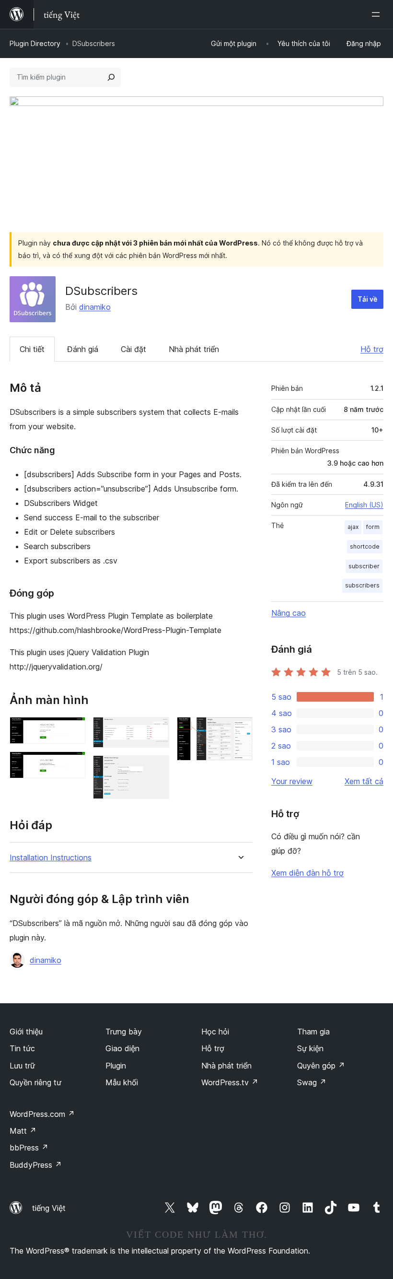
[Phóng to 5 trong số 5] (239, 730)
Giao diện (122, 1048)
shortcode (365, 546)
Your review (291, 781)
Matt (23, 1131)
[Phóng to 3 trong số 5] (156, 730)
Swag (311, 1082)
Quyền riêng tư (35, 1082)
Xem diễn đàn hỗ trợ (307, 873)
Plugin (115, 1065)
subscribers (362, 585)
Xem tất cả (364, 781)
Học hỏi (215, 1031)
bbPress (29, 1147)
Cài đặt (133, 349)
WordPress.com (42, 1114)
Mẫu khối (121, 1082)
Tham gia (313, 1031)
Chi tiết (32, 349)
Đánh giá (82, 349)
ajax (352, 526)
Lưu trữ (22, 1065)
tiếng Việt (49, 1208)
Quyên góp (321, 1065)
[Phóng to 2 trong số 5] (72, 764)
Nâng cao (288, 613)
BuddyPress (36, 1165)
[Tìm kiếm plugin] (111, 77)
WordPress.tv (229, 1082)
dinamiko (95, 307)
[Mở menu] (377, 14)
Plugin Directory (35, 43)
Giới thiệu (26, 1031)
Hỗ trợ (371, 349)
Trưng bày (123, 1031)
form (373, 526)
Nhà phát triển (194, 349)
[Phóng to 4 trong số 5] (156, 768)
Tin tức (22, 1048)
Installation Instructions (51, 857)
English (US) (364, 505)
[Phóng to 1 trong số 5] (72, 730)
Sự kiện (310, 1048)
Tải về (367, 299)
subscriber (364, 566)
